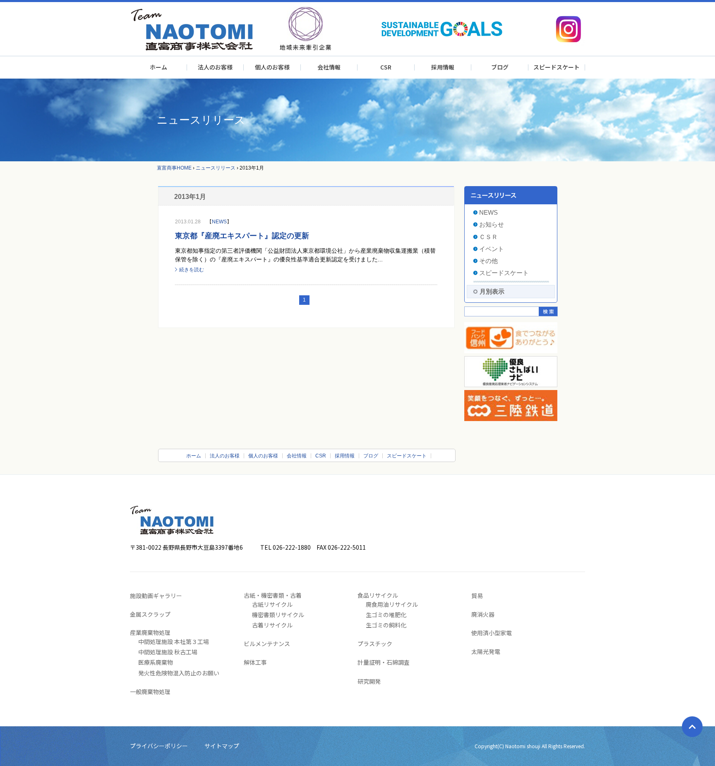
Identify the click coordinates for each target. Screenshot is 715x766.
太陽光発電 (485, 651)
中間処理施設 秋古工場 (167, 652)
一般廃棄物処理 (150, 691)
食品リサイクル (378, 595)
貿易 (477, 595)
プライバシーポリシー (159, 746)
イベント (491, 248)
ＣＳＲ (488, 236)
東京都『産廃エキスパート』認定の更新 (242, 236)
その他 (488, 260)
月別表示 (492, 291)
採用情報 (442, 67)
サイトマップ (221, 746)
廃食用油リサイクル (392, 604)
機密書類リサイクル (278, 614)
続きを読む (191, 270)
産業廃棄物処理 (150, 632)
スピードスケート (556, 67)
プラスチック (375, 643)
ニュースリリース (215, 168)
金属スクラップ (150, 614)
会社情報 (329, 67)
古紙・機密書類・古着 (273, 595)
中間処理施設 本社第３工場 (173, 641)
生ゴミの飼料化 (386, 625)
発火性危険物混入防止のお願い (178, 673)
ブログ (500, 67)
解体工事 (255, 662)
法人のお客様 (215, 67)
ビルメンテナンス (267, 643)
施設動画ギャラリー (156, 595)
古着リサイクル (272, 625)
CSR (385, 67)
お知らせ (491, 224)
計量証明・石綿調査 (384, 662)
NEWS (219, 222)
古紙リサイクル (272, 604)
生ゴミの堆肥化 (386, 614)
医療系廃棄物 (155, 662)
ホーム (158, 67)
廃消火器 (482, 614)
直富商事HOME (174, 168)
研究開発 (369, 681)
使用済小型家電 (491, 633)
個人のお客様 (272, 67)
